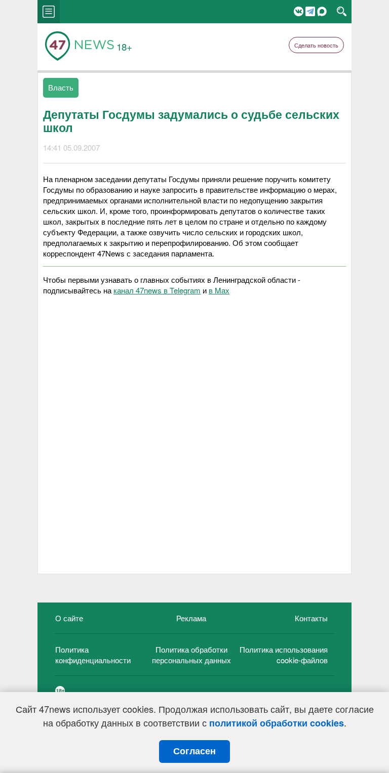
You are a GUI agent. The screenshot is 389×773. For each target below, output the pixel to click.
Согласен (194, 751)
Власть (60, 87)
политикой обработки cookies (276, 722)
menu (48, 11)
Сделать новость (316, 45)
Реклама (191, 618)
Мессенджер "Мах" (322, 11)
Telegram (310, 11)
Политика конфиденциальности (93, 654)
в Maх (219, 290)
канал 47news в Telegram (157, 290)
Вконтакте (298, 11)
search (342, 11)
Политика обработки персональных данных (191, 654)
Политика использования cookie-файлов (284, 654)
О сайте (69, 618)
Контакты (311, 618)
